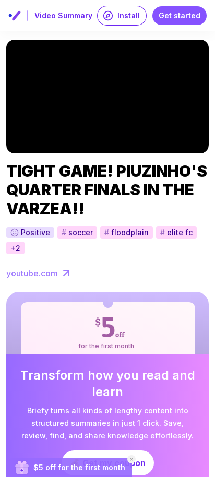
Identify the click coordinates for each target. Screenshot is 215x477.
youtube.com (32, 273)
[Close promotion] (131, 459)
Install (128, 15)
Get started (179, 15)
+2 (15, 247)
